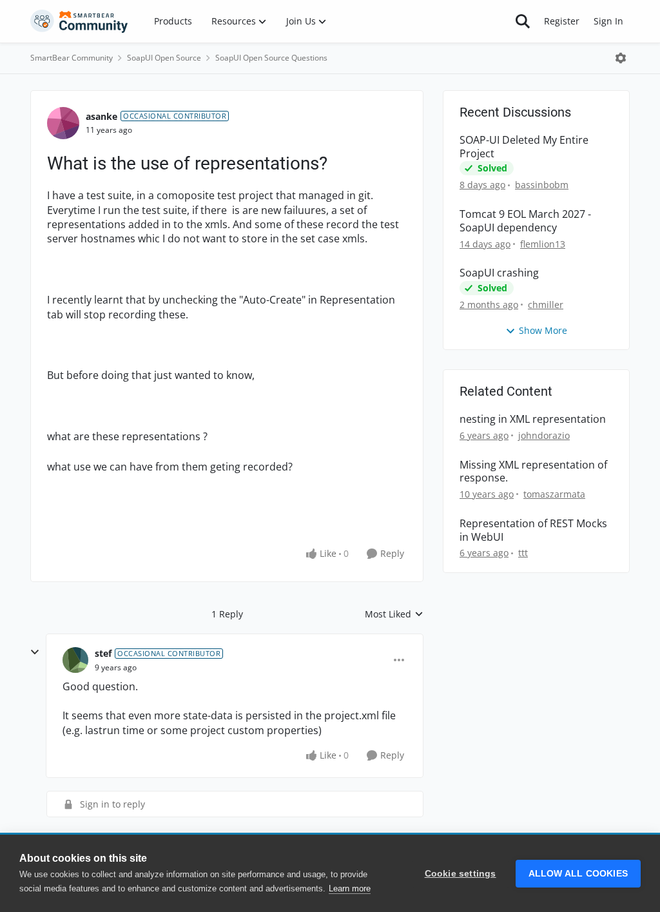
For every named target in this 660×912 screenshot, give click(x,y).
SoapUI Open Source (164, 57)
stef (103, 653)
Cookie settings (460, 873)
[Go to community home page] (79, 21)
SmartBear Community (71, 57)
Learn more (350, 888)
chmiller (545, 304)
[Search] (522, 21)
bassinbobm (541, 185)
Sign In (608, 21)
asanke (101, 116)
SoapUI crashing (499, 273)
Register (561, 21)
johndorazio (544, 435)
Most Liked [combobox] (394, 614)
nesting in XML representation (533, 419)
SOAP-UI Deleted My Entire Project (524, 146)
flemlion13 (542, 244)
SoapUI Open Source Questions (271, 57)
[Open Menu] (621, 58)
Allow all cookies (578, 873)
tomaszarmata (554, 494)
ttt (523, 553)
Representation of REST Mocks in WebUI (533, 530)
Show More (543, 330)
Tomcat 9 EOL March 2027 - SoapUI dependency (525, 221)
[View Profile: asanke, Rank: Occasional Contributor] (63, 123)
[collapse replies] (35, 652)
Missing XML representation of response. (533, 471)
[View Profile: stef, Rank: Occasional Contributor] (75, 660)
